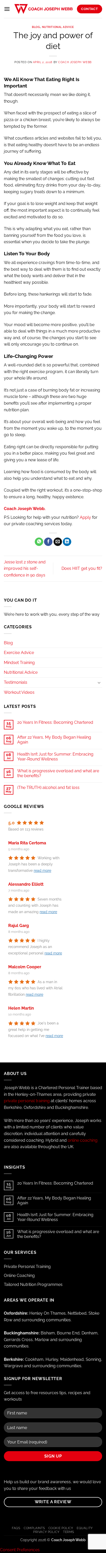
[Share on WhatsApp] (39, 542)
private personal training (27, 1100)
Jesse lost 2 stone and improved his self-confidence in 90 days (25, 569)
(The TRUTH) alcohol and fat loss (48, 787)
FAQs (16, 1528)
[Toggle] (99, 682)
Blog (36, 27)
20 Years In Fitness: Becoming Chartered (55, 722)
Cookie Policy (60, 1528)
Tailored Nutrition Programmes (33, 1284)
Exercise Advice (19, 652)
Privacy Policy (46, 1532)
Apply (85, 517)
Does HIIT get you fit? (81, 568)
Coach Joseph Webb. (25, 508)
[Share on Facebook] (48, 542)
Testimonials (15, 682)
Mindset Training (19, 662)
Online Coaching (19, 1275)
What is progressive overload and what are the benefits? (58, 773)
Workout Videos (19, 692)
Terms (68, 1532)
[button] (7, 9)
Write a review (53, 1501)
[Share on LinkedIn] (67, 542)
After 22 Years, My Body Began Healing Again (54, 740)
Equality (85, 1528)
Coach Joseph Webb (75, 62)
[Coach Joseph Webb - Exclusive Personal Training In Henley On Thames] (43, 9)
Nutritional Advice (58, 27)
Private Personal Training (27, 1266)
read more (42, 870)
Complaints (34, 1528)
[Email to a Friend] (58, 542)
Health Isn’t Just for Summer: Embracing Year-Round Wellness (55, 756)
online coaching (83, 1140)
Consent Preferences (20, 1549)
